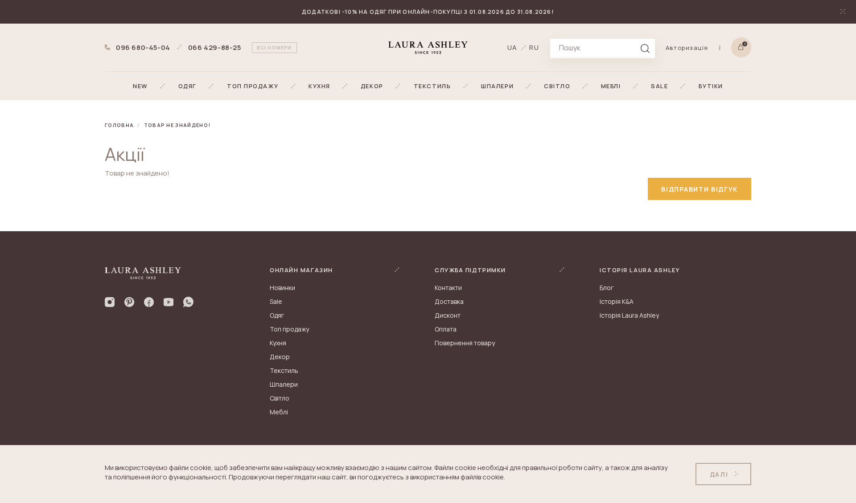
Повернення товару (465, 343)
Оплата (446, 329)
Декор (280, 356)
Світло (279, 398)
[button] (140, 86)
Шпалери (284, 384)
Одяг (277, 315)
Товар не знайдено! (177, 125)
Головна (119, 125)
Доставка (449, 301)
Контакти (448, 287)
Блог (606, 287)
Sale (276, 301)
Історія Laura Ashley (629, 315)
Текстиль (284, 370)
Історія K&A (617, 301)
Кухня (278, 343)
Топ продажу (289, 329)
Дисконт (448, 315)
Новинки (282, 287)
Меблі (279, 412)
